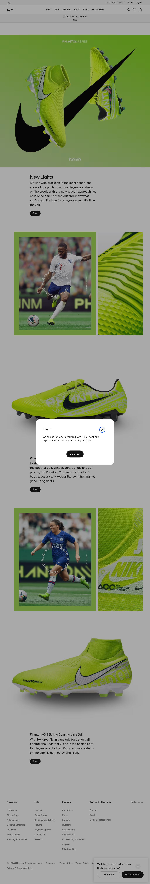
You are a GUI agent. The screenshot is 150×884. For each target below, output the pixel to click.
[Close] (102, 429)
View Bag (75, 454)
